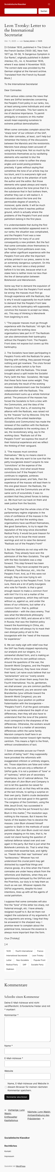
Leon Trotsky (37, 955)
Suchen (44, 11)
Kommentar (11, 1015)
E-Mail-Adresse (13, 1058)
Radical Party (12, 964)
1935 (40, 41)
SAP (24, 964)
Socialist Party (37, 964)
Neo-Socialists (22, 960)
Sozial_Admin (29, 41)
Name (8, 1045)
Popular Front (39, 960)
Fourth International (24, 951)
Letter (8, 960)
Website (8, 1071)
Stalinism (10, 969)
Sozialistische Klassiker (15, 4)
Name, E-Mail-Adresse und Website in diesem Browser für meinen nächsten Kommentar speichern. (28, 1087)
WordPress (20, 1166)
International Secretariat (16, 955)
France (40, 951)
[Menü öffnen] (49, 4)
